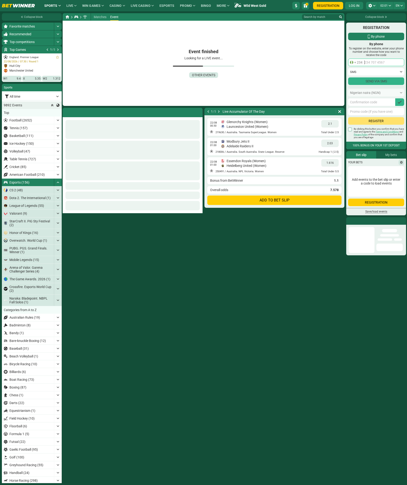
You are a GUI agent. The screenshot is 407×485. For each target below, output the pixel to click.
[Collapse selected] (52, 105)
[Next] (58, 50)
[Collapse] (58, 182)
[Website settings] (372, 5)
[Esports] (76, 17)
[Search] (340, 17)
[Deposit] (296, 5)
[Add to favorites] (57, 57)
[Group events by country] (58, 105)
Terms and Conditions (387, 131)
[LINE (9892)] (67, 17)
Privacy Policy (361, 134)
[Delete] (198, 111)
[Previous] (47, 50)
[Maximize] (58, 26)
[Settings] (401, 162)
